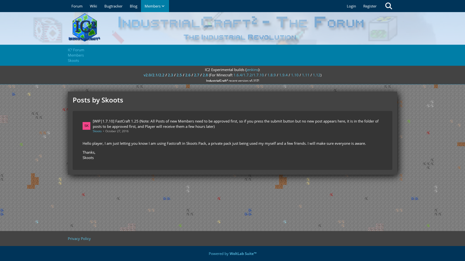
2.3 (170, 74)
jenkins (252, 69)
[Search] (388, 6)
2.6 (188, 74)
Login (351, 6)
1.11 (306, 74)
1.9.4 (283, 74)
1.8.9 (271, 74)
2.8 (205, 74)
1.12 (316, 74)
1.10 (295, 74)
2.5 (179, 74)
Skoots (97, 131)
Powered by (232, 253)
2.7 (196, 74)
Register (370, 6)
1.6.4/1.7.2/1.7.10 (248, 74)
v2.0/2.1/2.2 (154, 74)
